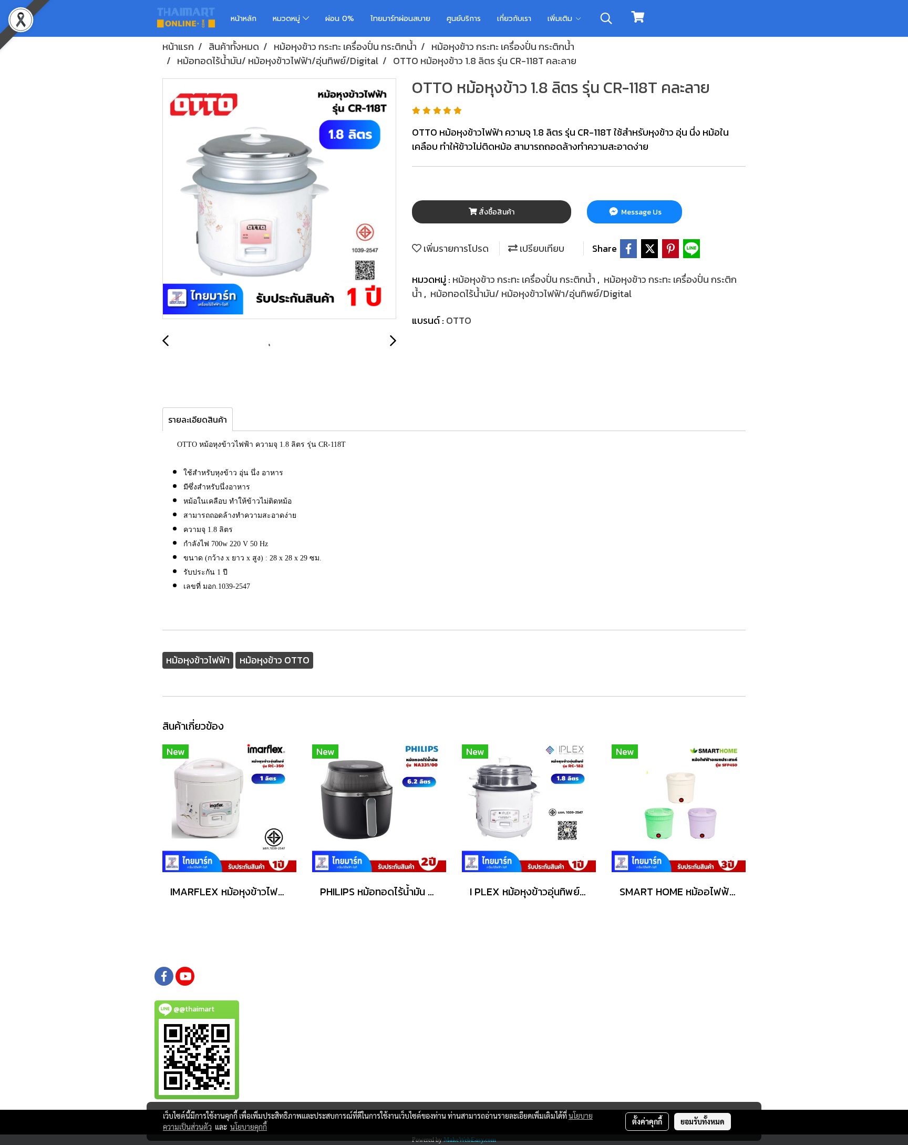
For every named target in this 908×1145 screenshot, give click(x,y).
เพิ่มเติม (561, 18)
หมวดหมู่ (288, 18)
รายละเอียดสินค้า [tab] (197, 419)
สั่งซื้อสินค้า (495, 212)
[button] (606, 18)
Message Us (641, 212)
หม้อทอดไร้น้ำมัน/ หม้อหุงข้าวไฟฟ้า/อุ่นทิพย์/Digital (531, 294)
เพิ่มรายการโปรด (455, 248)
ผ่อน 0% (339, 18)
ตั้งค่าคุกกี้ (647, 1121)
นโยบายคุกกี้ (248, 1126)
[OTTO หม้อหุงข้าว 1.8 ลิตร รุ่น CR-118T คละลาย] (279, 199)
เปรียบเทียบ (541, 248)
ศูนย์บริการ (464, 18)
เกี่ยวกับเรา (514, 18)
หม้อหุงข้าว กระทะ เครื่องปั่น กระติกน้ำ (524, 279)
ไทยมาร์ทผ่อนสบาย (400, 18)
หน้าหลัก (243, 18)
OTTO (458, 320)
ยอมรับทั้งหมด (702, 1121)
